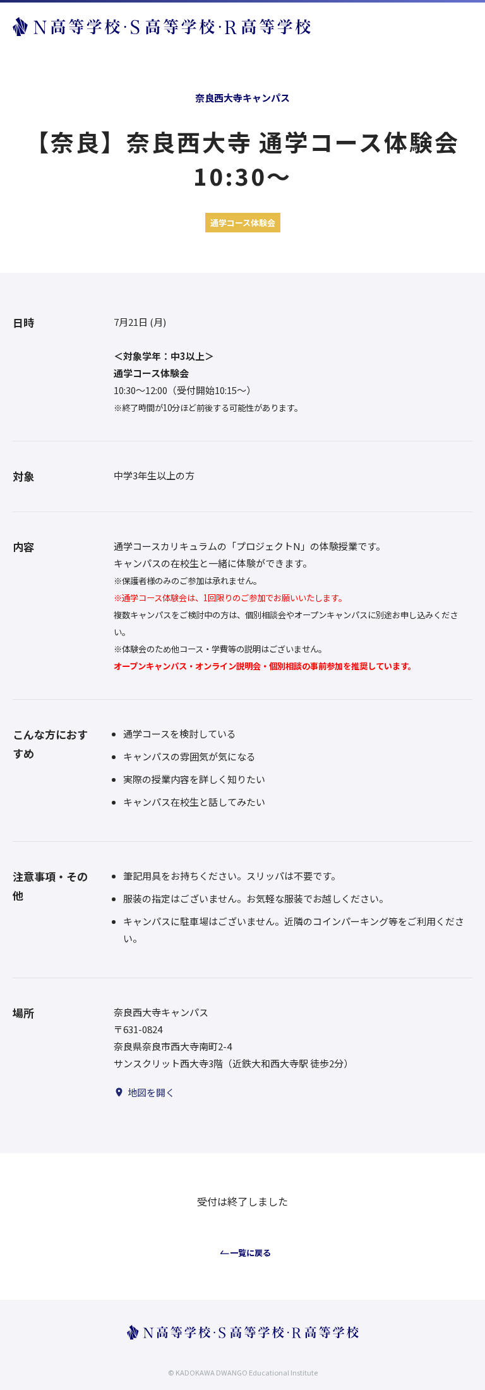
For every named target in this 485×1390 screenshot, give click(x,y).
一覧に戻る (250, 1253)
